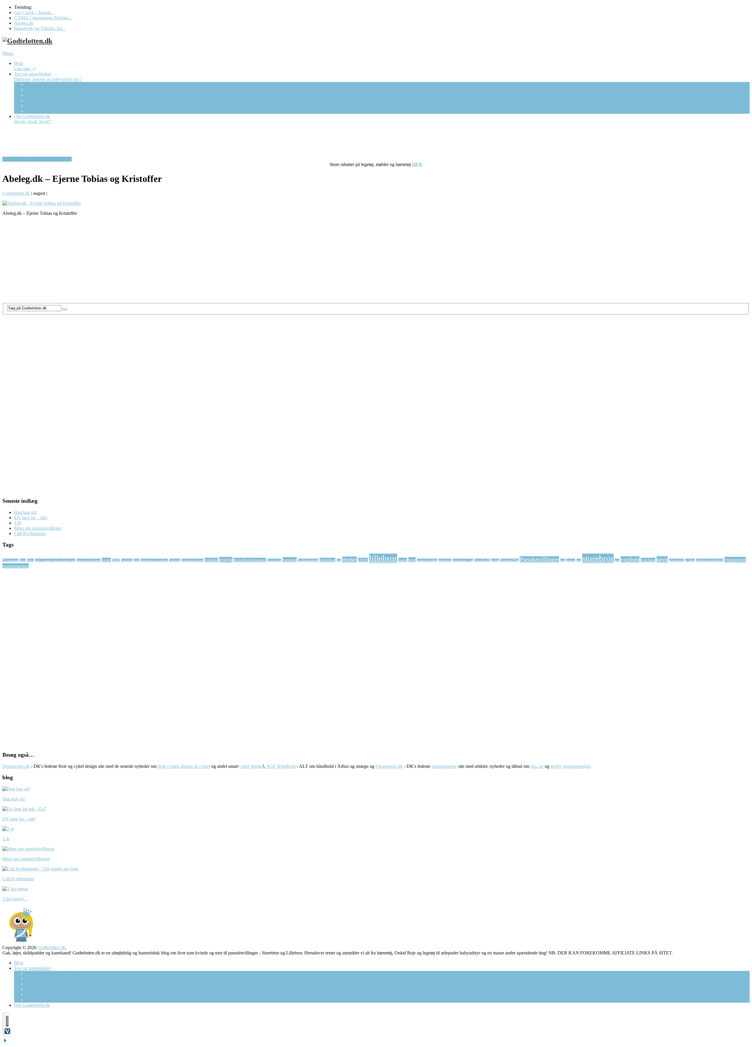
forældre (211, 560)
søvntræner (676, 560)
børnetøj (126, 560)
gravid (226, 559)
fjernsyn (174, 560)
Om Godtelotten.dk (32, 119)
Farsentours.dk (389, 766)
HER (417, 164)
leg (339, 560)
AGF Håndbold (281, 766)
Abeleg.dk (23, 23)
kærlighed (327, 560)
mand (402, 560)
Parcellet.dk (482, 560)
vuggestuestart (15, 565)
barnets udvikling (88, 560)
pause (495, 560)
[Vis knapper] (6, 1034)
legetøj (349, 559)
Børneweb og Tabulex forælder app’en (62, 95)
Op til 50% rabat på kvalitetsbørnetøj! (37, 159)
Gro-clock (274, 560)
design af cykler (195, 766)
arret (23, 560)
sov (562, 560)
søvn (662, 559)
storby (556, 766)
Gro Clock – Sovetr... (34, 12)
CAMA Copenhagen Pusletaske (55, 84)
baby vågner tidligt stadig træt (55, 560)
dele (136, 560)
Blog (25, 66)
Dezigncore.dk (16, 766)
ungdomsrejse (444, 766)
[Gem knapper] (5, 1041)
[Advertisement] (178, 262)
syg (617, 560)
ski (533, 766)
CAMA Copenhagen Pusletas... (43, 17)
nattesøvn (445, 560)
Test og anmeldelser (48, 76)
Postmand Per (509, 560)
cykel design (251, 766)
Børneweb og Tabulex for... (39, 28)
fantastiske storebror (154, 560)
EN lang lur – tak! (31, 517)
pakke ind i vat (463, 560)
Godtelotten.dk (16, 193)
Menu (7, 53)
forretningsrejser (192, 560)
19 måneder (10, 560)
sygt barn (648, 560)
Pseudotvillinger (539, 559)
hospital (289, 559)
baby (30, 560)
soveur (570, 560)
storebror (598, 558)
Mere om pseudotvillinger (38, 528)
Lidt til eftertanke (30, 533)
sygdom (630, 559)
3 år (17, 522)
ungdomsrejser (576, 766)
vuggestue (735, 559)
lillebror (383, 558)
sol (540, 766)
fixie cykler (168, 766)
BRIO (116, 560)
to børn (690, 560)
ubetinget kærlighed (709, 560)
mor (412, 559)
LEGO (363, 560)
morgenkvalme (427, 560)
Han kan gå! (25, 512)
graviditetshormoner (250, 560)
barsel (106, 560)
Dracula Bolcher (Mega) (48, 100)
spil (578, 560)
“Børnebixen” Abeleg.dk (49, 110)
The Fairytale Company (48, 105)
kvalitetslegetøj (308, 560)
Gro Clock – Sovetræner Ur (52, 89)
